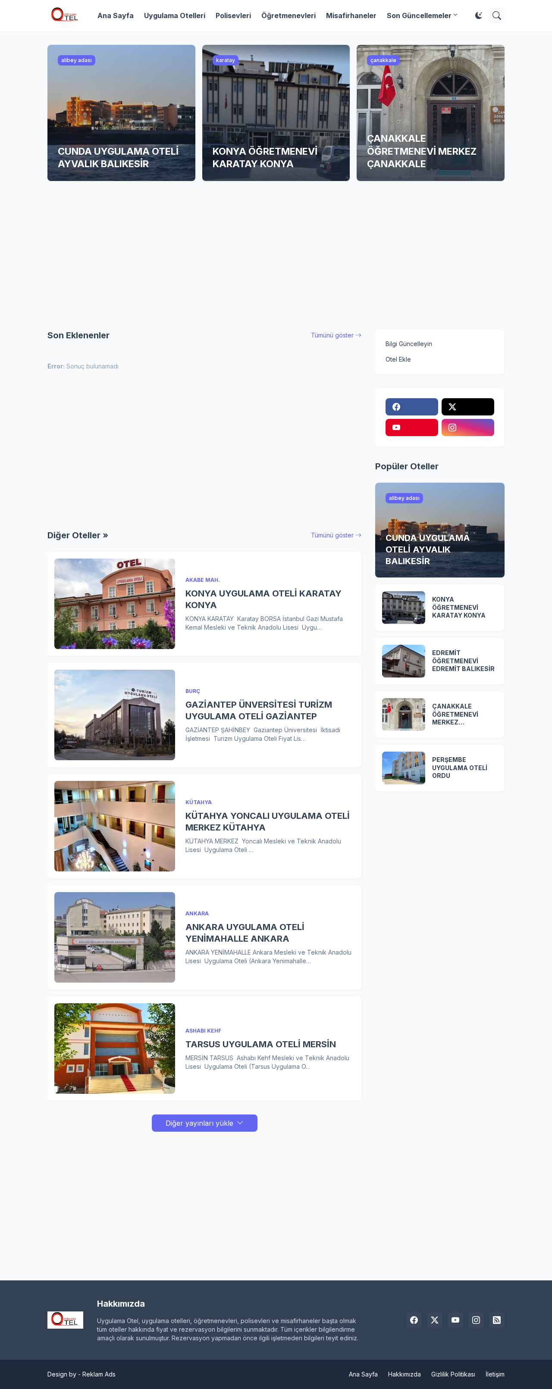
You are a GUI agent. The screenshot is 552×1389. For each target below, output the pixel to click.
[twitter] (468, 406)
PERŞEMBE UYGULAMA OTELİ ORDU (459, 768)
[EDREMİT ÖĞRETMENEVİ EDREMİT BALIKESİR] (403, 661)
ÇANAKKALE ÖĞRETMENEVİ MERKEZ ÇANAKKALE (455, 714)
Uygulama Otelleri (174, 15)
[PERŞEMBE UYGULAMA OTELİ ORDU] (403, 768)
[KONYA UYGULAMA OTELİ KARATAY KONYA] (114, 604)
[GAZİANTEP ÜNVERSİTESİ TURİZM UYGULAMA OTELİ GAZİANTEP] (114, 715)
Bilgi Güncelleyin (409, 343)
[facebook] (412, 406)
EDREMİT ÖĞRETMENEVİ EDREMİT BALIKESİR (463, 661)
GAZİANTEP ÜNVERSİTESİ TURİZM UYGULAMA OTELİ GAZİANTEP (258, 710)
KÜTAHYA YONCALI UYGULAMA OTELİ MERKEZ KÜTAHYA (267, 822)
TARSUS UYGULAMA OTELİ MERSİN (260, 1044)
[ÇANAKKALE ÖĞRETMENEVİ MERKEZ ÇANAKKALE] (403, 714)
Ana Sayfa (115, 15)
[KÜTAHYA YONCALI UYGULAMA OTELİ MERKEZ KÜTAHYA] (114, 826)
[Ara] (497, 15)
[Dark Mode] (479, 15)
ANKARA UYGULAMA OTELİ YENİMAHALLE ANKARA (244, 933)
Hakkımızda (404, 1374)
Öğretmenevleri (288, 15)
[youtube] (412, 427)
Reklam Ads (99, 1374)
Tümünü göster (332, 335)
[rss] (497, 1320)
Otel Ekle (398, 359)
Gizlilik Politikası (453, 1374)
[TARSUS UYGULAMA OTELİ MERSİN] (114, 1048)
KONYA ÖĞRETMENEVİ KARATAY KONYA (459, 607)
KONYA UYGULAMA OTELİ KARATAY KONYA (263, 599)
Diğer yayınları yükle (199, 1123)
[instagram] (468, 427)
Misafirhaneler (351, 15)
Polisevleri (233, 15)
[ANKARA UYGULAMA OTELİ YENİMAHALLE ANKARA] (114, 937)
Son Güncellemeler (419, 15)
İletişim (495, 1374)
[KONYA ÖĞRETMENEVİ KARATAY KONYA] (403, 607)
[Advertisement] (276, 255)
